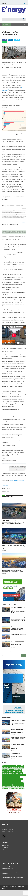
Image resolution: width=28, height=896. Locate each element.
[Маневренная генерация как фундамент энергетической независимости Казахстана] (14, 568)
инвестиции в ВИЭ (20, 782)
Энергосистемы (14, 29)
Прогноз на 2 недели (7, 849)
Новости (3, 28)
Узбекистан (14, 775)
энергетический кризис (7, 496)
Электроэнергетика (18, 28)
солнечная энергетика (6, 786)
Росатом (16, 773)
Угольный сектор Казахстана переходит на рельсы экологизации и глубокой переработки (17, 643)
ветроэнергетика (14, 778)
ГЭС (11, 769)
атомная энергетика (6, 778)
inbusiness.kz (5, 485)
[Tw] (26, 3)
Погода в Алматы (5, 845)
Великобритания (5, 769)
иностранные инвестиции (7, 784)
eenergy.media (9, 829)
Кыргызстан (18, 771)
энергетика (22, 788)
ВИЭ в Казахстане (13, 767)
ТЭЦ (10, 775)
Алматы (13, 765)
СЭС (6, 775)
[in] (24, 3)
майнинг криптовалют (17, 495)
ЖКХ (13, 28)
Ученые (23, 775)
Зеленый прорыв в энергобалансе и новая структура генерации (18, 635)
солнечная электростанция (18, 784)
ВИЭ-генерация (5, 767)
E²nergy (9, 36)
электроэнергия (16, 788)
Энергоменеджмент (6, 29)
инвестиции (13, 782)
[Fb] (23, 3)
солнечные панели (15, 786)
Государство (8, 28)
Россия (21, 773)
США (3, 775)
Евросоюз (4, 771)
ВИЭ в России (20, 767)
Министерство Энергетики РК (8, 773)
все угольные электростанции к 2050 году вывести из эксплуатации (13, 89)
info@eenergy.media (9, 827)
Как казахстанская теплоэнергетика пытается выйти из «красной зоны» (17, 755)
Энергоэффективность (15, 777)
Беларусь (18, 765)
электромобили (9, 788)
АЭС (3, 765)
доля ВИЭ (19, 780)
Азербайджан (7, 765)
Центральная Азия (5, 777)
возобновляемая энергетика (7, 780)
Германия (15, 769)
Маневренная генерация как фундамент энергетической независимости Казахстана (13, 570)
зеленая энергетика (6, 782)
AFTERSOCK (22, 222)
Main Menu (7, 24)
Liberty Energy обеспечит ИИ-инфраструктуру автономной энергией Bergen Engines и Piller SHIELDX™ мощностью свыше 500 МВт (13, 522)
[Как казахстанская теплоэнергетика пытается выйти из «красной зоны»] (6, 753)
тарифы (21, 786)
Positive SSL (4, 888)
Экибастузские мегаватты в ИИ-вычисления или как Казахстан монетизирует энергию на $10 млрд (14, 547)
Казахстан (8, 495)
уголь (3, 788)
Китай (14, 771)
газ (15, 780)
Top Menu (5, 1)
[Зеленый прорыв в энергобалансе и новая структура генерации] (6, 634)
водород (20, 778)
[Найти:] (14, 655)
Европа (19, 769)
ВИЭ (22, 765)
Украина (19, 775)
